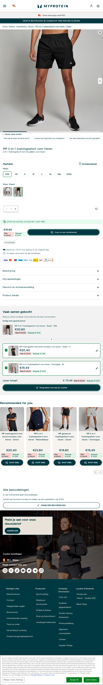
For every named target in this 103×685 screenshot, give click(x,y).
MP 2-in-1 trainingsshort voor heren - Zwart (53, 26)
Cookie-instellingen (12, 554)
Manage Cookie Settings (13, 680)
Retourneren (12, 612)
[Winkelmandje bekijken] (98, 6)
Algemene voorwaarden (65, 631)
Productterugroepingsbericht (20, 636)
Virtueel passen (89, 164)
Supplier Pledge (65, 645)
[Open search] (14, 6)
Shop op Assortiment (45, 616)
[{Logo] (53, 6)
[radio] (7, 174)
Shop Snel (14, 463)
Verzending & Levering (17, 630)
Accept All (74, 680)
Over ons (63, 597)
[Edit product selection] (97, 350)
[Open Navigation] (5, 6)
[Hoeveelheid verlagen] (6, 209)
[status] (11, 209)
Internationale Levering (17, 618)
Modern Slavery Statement (66, 615)
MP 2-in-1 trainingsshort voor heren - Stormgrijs (91, 437)
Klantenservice (13, 594)
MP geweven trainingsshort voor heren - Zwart (64, 437)
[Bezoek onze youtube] (23, 570)
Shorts (31, 26)
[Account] (91, 6)
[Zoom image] (100, 32)
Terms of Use (49, 675)
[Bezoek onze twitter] (29, 570)
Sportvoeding (42, 594)
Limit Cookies (91, 680)
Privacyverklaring (66, 623)
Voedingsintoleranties (46, 622)
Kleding (12, 26)
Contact (10, 600)
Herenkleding (21, 26)
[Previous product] (95, 472)
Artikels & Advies (43, 610)
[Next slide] (102, 442)
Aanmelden (12, 531)
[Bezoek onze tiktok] (17, 570)
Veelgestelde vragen (16, 606)
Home (5, 26)
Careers (62, 639)
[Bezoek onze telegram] (35, 570)
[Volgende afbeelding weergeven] (100, 81)
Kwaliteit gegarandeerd (65, 605)
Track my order (13, 624)
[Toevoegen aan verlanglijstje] (96, 209)
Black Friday (81, 604)
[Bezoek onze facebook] (11, 570)
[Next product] (100, 472)
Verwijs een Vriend (86, 596)
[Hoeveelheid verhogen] (15, 209)
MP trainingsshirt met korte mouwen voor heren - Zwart (12, 437)
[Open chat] (41, 570)
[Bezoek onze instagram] (5, 570)
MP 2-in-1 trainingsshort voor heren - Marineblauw (38, 437)
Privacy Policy (36, 675)
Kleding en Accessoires (41, 602)
